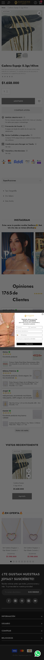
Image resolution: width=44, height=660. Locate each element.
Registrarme (29, 344)
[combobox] (18, 335)
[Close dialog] (42, 314)
